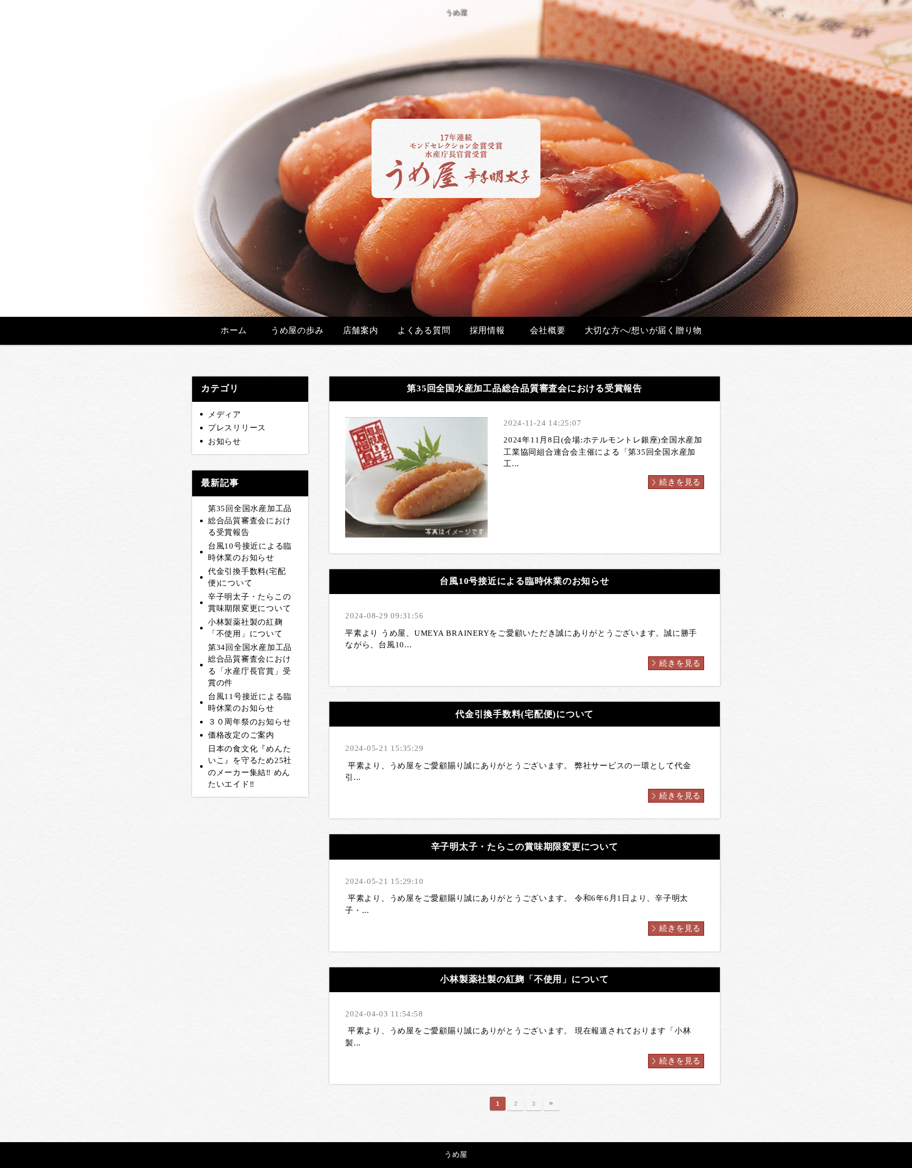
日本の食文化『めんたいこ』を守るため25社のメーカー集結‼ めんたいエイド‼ (250, 767)
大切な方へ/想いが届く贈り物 (643, 330)
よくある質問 (424, 330)
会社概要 (547, 330)
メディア (224, 414)
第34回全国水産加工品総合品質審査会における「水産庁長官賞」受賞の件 (250, 665)
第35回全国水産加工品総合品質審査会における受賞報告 (250, 520)
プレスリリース (237, 427)
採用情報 (487, 330)
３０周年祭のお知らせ (249, 722)
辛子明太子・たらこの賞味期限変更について (249, 602)
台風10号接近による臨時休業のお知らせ (250, 552)
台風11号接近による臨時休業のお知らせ (250, 702)
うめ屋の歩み (297, 330)
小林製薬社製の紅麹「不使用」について (245, 628)
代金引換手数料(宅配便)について (247, 577)
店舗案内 (360, 330)
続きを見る (680, 482)
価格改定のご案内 (241, 735)
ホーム (234, 330)
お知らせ (224, 441)
